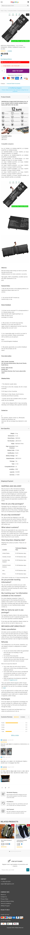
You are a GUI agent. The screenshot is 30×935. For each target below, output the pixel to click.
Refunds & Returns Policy (7, 901)
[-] (4, 72)
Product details (5, 97)
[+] (4, 70)
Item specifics (5, 428)
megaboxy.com (13, 680)
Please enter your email (8, 869)
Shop (5, 10)
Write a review (15, 735)
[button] (9, 851)
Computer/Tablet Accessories (13, 83)
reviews (9, 50)
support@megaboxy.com (7, 883)
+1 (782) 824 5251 (6, 881)
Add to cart (17, 71)
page (4, 688)
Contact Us (4, 896)
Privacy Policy (4, 899)
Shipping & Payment (7, 481)
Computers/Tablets (12, 10)
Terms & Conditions (6, 903)
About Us (3, 894)
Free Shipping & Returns (6, 59)
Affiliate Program (5, 905)
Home (2, 10)
